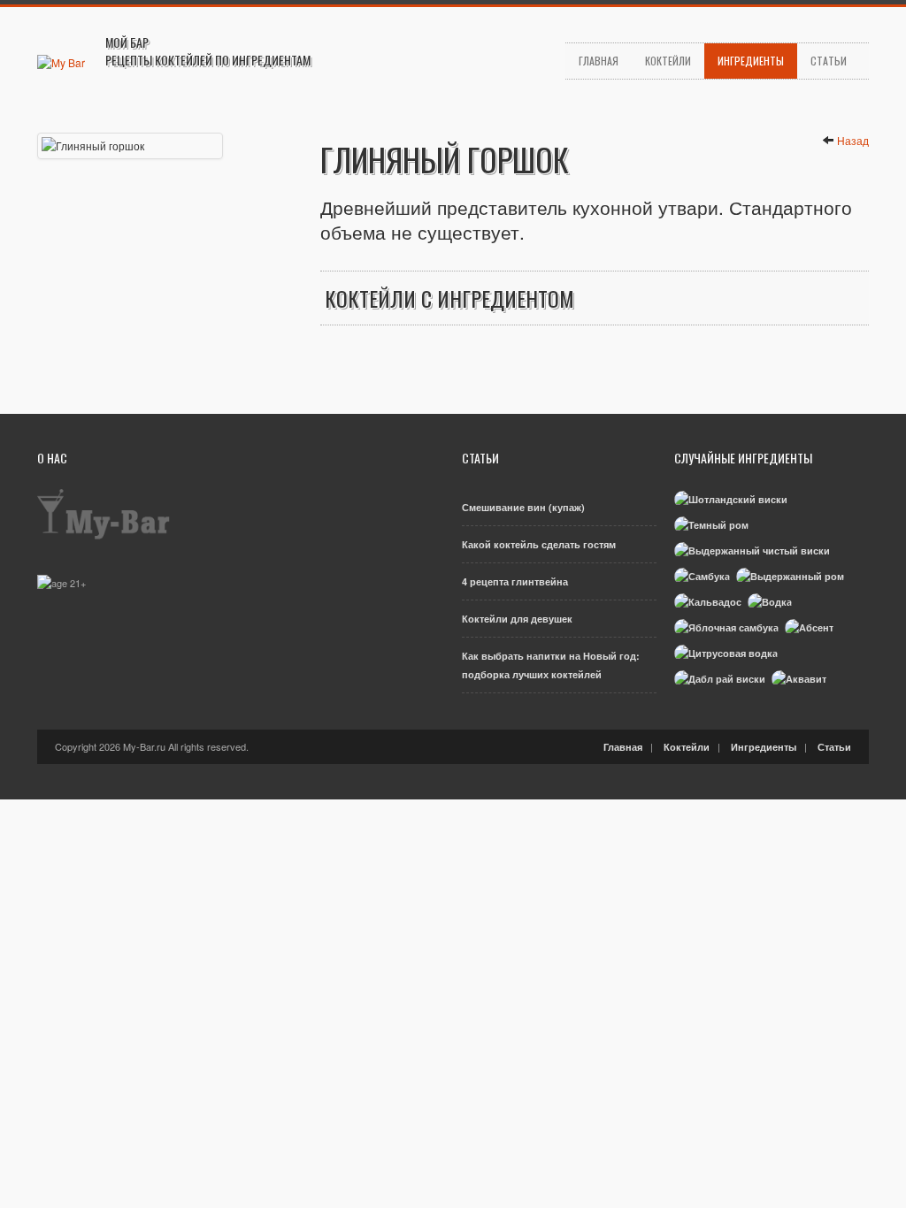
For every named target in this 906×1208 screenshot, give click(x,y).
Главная (598, 60)
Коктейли (668, 60)
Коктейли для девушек (517, 618)
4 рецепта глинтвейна (515, 581)
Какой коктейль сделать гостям (539, 544)
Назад (853, 140)
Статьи (828, 60)
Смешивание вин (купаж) (523, 507)
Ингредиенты (751, 60)
